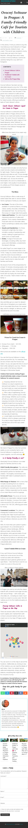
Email (2, 797)
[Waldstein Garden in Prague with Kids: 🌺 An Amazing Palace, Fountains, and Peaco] (14, 740)
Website (2, 803)
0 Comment (18, 37)
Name (2, 791)
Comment (3, 776)
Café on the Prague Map (12, 79)
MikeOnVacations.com (10, 824)
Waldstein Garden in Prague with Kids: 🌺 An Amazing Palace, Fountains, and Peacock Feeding (15, 752)
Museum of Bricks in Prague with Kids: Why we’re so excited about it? (25, 749)
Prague (10, 40)
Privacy (21, 824)
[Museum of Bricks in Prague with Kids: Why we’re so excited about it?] (23, 740)
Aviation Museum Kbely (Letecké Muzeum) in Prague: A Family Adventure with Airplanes (5, 752)
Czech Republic (5, 40)
